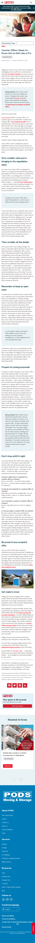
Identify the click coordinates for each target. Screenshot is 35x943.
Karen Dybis (6, 60)
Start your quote (17, 706)
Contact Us (5, 822)
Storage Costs (6, 880)
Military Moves (6, 862)
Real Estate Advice (7, 57)
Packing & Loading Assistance (11, 858)
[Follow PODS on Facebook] (3, 899)
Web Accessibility (8, 916)
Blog (3, 891)
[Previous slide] (14, 779)
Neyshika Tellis (19, 98)
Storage (4, 848)
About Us (4, 826)
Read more (8, 766)
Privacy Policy (6, 927)
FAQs (3, 873)
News (3, 833)
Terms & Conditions (8, 919)
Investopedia (5, 117)
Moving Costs (6, 876)
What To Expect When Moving (11, 887)
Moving (4, 844)
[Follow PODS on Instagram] (7, 899)
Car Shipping (5, 855)
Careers (4, 819)
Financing (5, 851)
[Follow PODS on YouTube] (11, 899)
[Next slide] (21, 779)
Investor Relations (7, 829)
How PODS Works (7, 815)
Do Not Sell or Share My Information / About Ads (17, 923)
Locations (5, 883)
